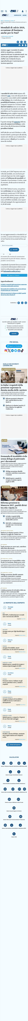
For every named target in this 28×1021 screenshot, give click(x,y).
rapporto (17, 122)
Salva (22, 45)
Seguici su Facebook (15, 346)
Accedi (24, 15)
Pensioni (4, 544)
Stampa (19, 45)
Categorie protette (7, 697)
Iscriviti (14, 333)
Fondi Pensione (6, 732)
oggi (8, 96)
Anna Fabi (23, 618)
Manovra (6, 487)
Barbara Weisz (22, 635)
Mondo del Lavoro (9, 369)
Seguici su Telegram (14, 275)
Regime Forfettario (7, 530)
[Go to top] (25, 1015)
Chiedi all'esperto (15, 744)
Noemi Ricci (22, 704)
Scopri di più (17, 15)
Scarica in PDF (26, 45)
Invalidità (5, 629)
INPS (5, 440)
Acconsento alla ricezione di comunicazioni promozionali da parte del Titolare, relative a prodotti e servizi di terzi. (13, 259)
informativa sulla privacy (11, 271)
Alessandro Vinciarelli (8, 36)
